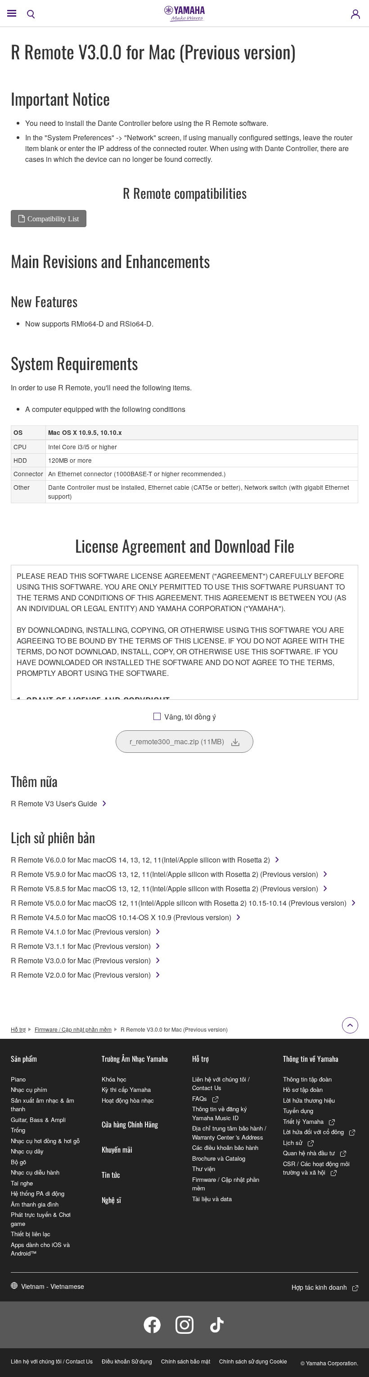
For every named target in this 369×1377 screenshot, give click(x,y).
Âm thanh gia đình (34, 1204)
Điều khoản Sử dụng (127, 1361)
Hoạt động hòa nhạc (128, 1100)
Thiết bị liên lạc (30, 1233)
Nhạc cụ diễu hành (35, 1172)
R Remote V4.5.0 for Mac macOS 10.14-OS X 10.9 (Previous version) (121, 917)
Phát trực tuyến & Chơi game (41, 1219)
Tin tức (111, 1174)
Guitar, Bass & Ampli (38, 1119)
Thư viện (203, 1168)
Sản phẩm (24, 1058)
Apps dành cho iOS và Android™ (40, 1249)
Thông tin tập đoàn (307, 1079)
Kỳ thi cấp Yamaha (126, 1089)
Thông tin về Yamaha (310, 1058)
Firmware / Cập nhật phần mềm (73, 1029)
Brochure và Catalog (218, 1158)
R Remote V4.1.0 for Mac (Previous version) (81, 931)
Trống (18, 1130)
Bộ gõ (18, 1162)
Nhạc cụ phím (29, 1089)
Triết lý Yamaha (303, 1121)
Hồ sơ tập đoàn (303, 1089)
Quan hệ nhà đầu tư (309, 1153)
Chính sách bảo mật (185, 1361)
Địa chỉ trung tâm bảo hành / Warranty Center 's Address (229, 1132)
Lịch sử (292, 1142)
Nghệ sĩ (111, 1199)
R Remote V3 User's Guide (54, 803)
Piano (18, 1079)
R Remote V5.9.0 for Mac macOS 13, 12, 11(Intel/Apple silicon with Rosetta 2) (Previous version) (164, 874)
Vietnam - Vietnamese (52, 1286)
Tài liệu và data (212, 1198)
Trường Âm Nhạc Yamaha (135, 1058)
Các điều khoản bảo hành (225, 1147)
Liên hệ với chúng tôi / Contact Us (221, 1083)
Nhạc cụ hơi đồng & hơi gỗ (45, 1140)
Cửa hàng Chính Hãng (130, 1124)
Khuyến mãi (117, 1149)
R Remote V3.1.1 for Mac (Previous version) (81, 946)
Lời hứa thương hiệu (309, 1100)
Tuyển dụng (298, 1110)
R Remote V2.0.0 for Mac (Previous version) (81, 975)
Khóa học (114, 1079)
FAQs (199, 1098)
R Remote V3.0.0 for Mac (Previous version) (81, 960)
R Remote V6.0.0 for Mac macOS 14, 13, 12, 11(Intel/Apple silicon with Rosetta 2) (140, 859)
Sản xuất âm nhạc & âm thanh (42, 1104)
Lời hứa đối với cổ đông (313, 1131)
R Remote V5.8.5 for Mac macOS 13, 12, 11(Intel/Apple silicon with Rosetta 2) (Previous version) (164, 888)
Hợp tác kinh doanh (319, 1287)
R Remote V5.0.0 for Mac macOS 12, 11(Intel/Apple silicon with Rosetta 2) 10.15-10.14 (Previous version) (178, 903)
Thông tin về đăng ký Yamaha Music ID (219, 1113)
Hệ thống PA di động (37, 1193)
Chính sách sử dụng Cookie (253, 1361)
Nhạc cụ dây (27, 1151)
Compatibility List (53, 218)
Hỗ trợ (18, 1029)
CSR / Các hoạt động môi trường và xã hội (316, 1168)
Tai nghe (22, 1183)
